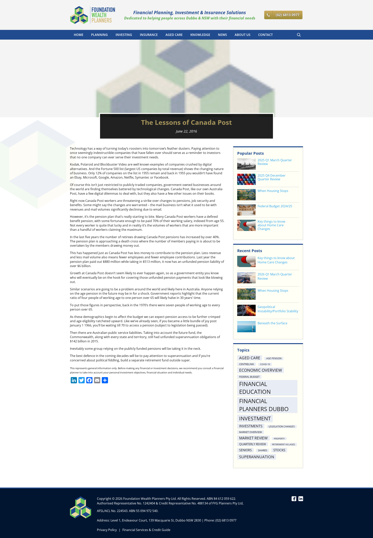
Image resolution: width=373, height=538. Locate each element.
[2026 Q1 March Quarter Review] (246, 278)
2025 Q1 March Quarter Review (275, 162)
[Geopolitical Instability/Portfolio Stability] (246, 311)
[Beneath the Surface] (246, 327)
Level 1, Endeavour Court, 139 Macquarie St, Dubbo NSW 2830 (156, 520)
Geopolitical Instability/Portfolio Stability (278, 309)
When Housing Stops (273, 191)
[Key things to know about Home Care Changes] (246, 262)
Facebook (293, 498)
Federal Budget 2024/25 (275, 206)
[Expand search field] (299, 34)
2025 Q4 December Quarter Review (272, 177)
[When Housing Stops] (246, 294)
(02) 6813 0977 (225, 520)
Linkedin (300, 498)
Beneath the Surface (272, 323)
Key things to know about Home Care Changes (271, 225)
